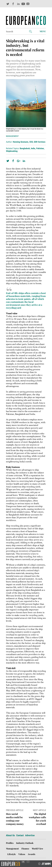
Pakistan (40, 148)
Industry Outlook (24, 843)
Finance (25, 848)
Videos (21, 854)
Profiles (9, 843)
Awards (31, 854)
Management (12, 136)
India (33, 148)
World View (37, 848)
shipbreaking (11, 151)
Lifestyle (11, 854)
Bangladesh (25, 148)
